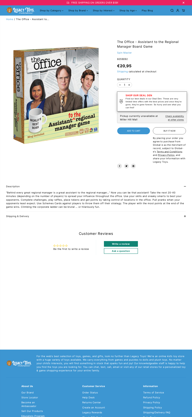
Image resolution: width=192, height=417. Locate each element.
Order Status (90, 392)
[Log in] (177, 10)
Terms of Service (153, 392)
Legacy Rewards (92, 412)
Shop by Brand (77, 10)
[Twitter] (126, 166)
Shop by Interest (103, 10)
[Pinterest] (133, 166)
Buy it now (169, 131)
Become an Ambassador (28, 404)
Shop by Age (128, 10)
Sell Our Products (32, 411)
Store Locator (29, 397)
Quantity (123, 79)
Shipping (122, 71)
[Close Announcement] (183, 2)
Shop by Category (51, 10)
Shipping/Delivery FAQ (156, 412)
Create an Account (93, 407)
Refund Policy (151, 397)
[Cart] (183, 10)
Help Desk (88, 397)
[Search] (172, 10)
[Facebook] (119, 166)
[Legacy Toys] (20, 10)
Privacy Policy (151, 402)
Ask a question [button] (121, 251)
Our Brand (27, 392)
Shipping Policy (152, 407)
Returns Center (91, 402)
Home (9, 19)
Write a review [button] (121, 243)
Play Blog (147, 10)
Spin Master (124, 52)
